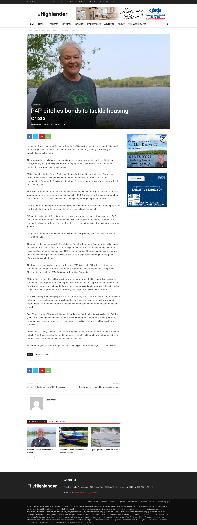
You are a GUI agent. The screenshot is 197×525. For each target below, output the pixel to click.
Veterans (64, 2)
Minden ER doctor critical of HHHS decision (46, 387)
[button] (167, 24)
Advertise (93, 2)
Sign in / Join (31, 2)
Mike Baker (37, 125)
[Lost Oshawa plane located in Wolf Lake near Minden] (73, 437)
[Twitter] (35, 136)
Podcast (56, 2)
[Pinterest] (42, 136)
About (101, 2)
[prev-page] (28, 457)
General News (39, 30)
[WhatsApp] (48, 136)
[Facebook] (29, 136)
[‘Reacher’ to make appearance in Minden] (41, 437)
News (47, 2)
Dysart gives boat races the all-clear (105, 450)
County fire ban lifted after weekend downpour (99, 387)
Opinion (73, 2)
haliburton (38, 354)
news (47, 354)
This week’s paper (112, 2)
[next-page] (33, 457)
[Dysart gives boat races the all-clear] (105, 437)
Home (40, 2)
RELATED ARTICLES (37, 422)
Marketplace (83, 2)
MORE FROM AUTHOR (58, 422)
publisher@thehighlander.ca (86, 492)
